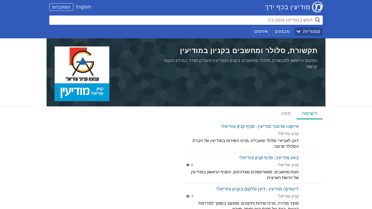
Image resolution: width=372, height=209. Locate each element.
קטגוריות (311, 31)
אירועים (261, 31)
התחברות (61, 7)
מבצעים (282, 31)
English (83, 7)
